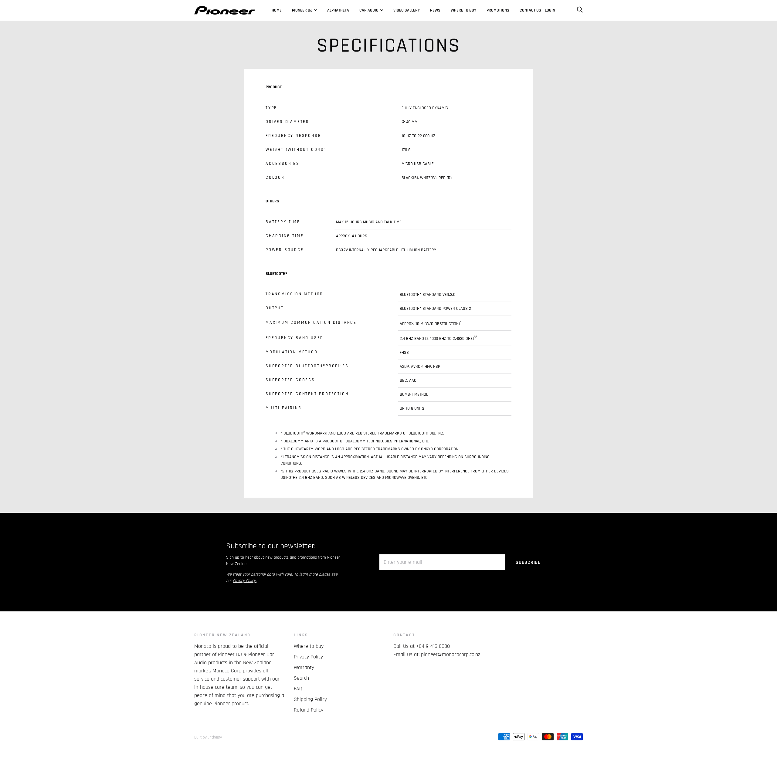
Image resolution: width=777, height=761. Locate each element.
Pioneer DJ (302, 10)
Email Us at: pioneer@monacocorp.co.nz (436, 654)
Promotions (498, 10)
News (435, 10)
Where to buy (463, 10)
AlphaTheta (338, 10)
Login (550, 10)
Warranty (304, 667)
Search (301, 678)
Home (277, 10)
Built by (208, 737)
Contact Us (530, 10)
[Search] (580, 10)
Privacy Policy (308, 656)
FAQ (298, 688)
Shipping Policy (310, 699)
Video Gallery (406, 10)
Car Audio (368, 10)
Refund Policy (308, 709)
